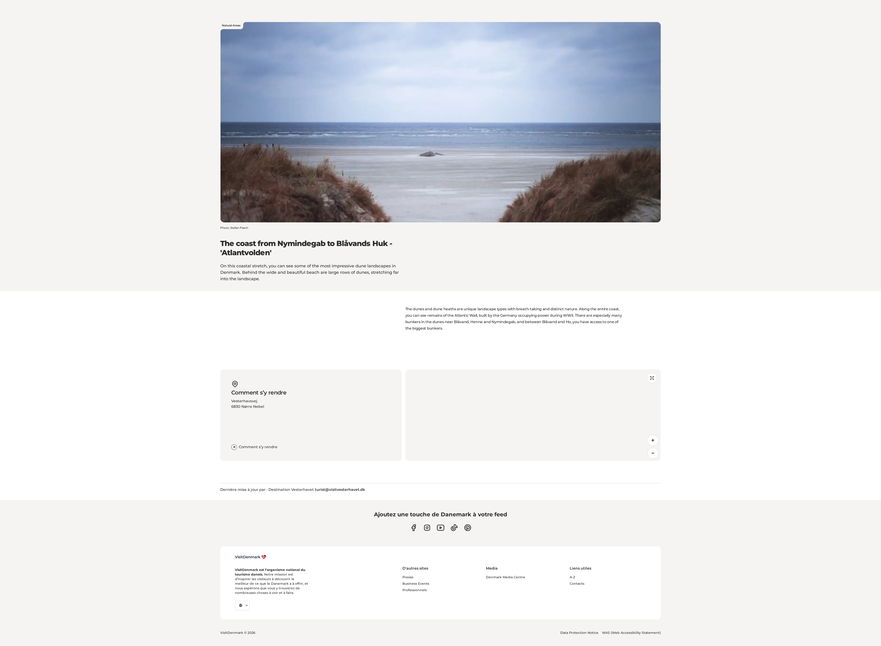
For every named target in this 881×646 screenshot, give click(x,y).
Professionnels (414, 590)
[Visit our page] (427, 528)
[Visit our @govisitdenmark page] (454, 528)
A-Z (572, 577)
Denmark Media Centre (505, 577)
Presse (407, 577)
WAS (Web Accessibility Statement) (631, 633)
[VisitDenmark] (250, 557)
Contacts (577, 584)
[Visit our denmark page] (414, 528)
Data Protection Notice (579, 633)
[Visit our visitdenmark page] (441, 528)
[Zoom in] (652, 440)
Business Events (415, 584)
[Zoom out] (652, 453)
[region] (533, 415)
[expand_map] (652, 378)
